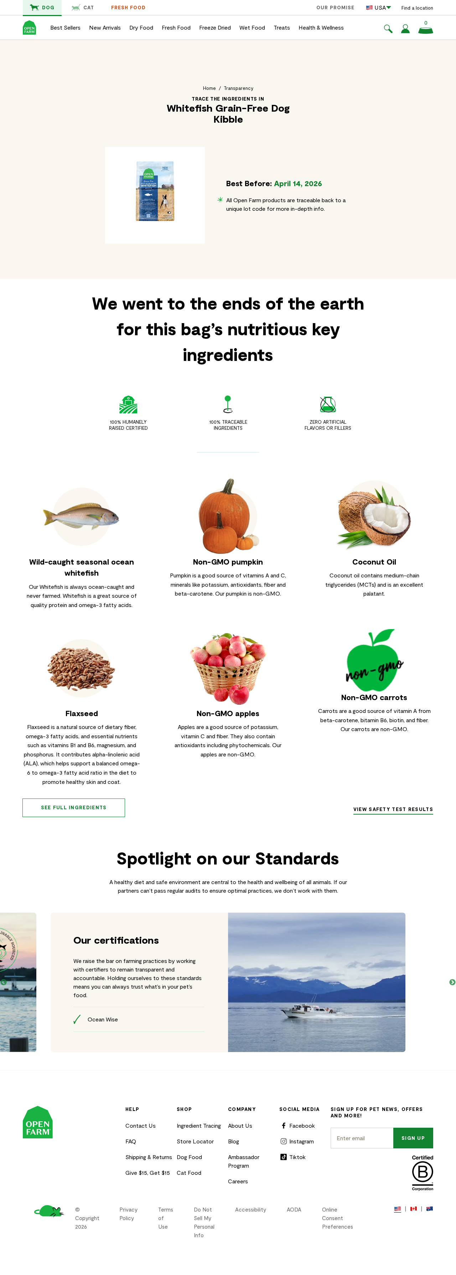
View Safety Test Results (393, 809)
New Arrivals (105, 27)
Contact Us (140, 1125)
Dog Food (189, 1156)
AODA (294, 1209)
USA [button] (380, 7)
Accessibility (250, 1209)
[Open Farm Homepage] (29, 27)
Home (209, 88)
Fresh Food (128, 7)
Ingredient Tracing (199, 1125)
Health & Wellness (321, 27)
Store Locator (195, 1141)
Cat (88, 7)
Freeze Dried (215, 27)
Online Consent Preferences (337, 1218)
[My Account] (405, 30)
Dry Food (141, 27)
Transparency (238, 88)
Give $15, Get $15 (147, 1172)
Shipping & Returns (148, 1156)
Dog (48, 7)
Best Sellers (65, 27)
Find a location (417, 8)
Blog (233, 1141)
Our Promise (335, 7)
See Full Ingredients (74, 807)
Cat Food (189, 1172)
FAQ (130, 1141)
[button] (388, 30)
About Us (240, 1125)
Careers (238, 1181)
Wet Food (252, 27)
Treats (282, 27)
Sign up (413, 1138)
